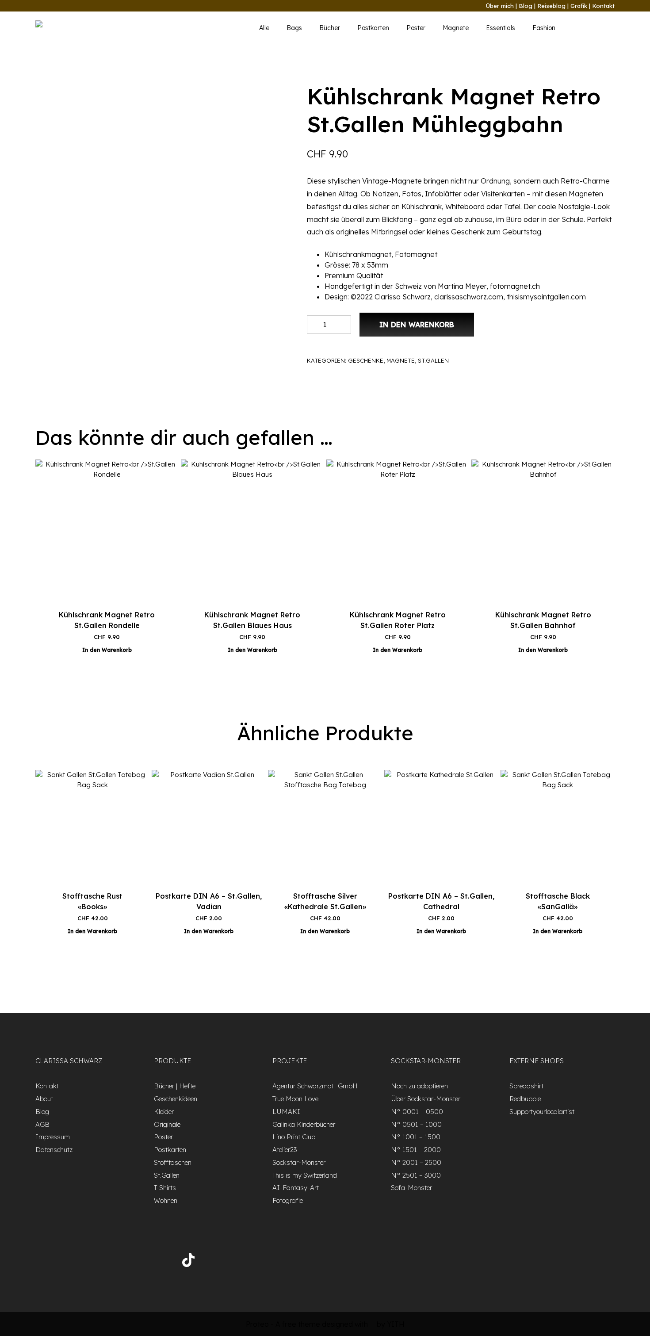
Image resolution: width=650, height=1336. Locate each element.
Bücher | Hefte (174, 1086)
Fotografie (287, 1200)
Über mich (500, 5)
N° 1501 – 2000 (416, 1149)
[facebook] (61, 1261)
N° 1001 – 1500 (415, 1137)
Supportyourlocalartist (541, 1111)
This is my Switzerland (304, 1175)
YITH (396, 1324)
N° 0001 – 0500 (417, 1111)
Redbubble (525, 1099)
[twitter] (86, 1261)
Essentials (500, 28)
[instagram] (110, 1261)
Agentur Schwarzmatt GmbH (315, 1086)
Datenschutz (54, 1149)
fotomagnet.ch (515, 286)
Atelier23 (284, 1149)
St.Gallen (433, 360)
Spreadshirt (526, 1086)
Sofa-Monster (411, 1187)
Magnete (456, 28)
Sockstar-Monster (298, 1162)
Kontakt (603, 5)
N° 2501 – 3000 (416, 1175)
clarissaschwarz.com (468, 296)
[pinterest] (158, 1261)
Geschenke (365, 360)
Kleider (164, 1111)
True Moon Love (295, 1099)
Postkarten (373, 28)
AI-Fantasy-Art (295, 1187)
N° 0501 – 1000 (416, 1124)
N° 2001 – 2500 (416, 1162)
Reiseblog (551, 5)
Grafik (578, 5)
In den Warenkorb (416, 324)
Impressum (52, 1137)
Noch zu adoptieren (419, 1086)
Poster (415, 28)
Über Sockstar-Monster (425, 1099)
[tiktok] (188, 1261)
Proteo (257, 1324)
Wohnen (165, 1200)
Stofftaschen (172, 1162)
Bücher (329, 28)
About (44, 1099)
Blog (525, 5)
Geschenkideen (175, 1099)
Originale (167, 1124)
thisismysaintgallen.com (546, 296)
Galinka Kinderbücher (303, 1124)
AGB (42, 1124)
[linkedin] (134, 1261)
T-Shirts (165, 1187)
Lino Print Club (293, 1137)
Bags (294, 28)
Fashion (543, 28)
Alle (264, 28)
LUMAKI (286, 1111)
